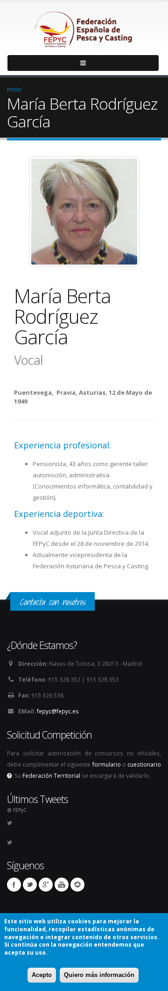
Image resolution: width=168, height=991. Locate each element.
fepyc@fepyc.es (58, 711)
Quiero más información (99, 974)
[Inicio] (84, 27)
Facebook (14, 885)
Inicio (14, 89)
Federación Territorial (51, 775)
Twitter (30, 885)
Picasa (77, 885)
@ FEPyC (17, 810)
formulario (106, 764)
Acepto (42, 974)
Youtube (62, 885)
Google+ (46, 885)
